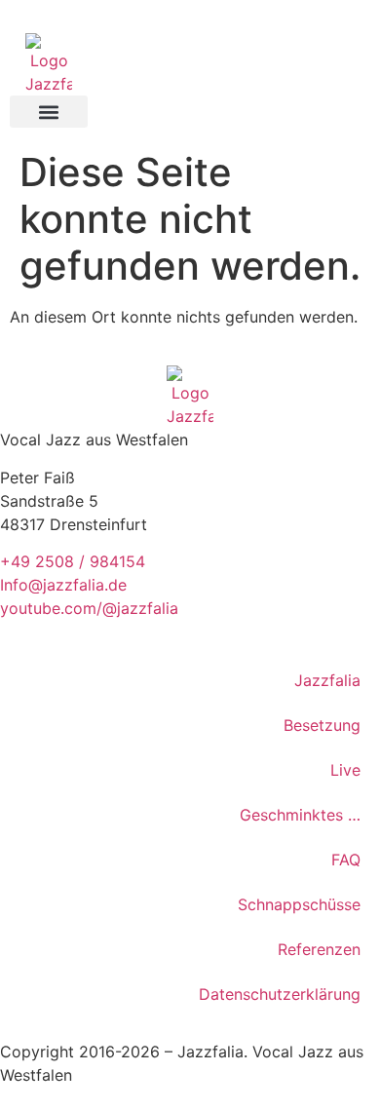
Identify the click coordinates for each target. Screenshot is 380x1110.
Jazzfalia (327, 680)
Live (345, 770)
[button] (49, 112)
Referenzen (319, 949)
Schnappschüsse (299, 904)
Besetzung (322, 725)
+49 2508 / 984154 (72, 561)
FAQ (346, 859)
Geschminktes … (300, 814)
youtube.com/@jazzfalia (89, 608)
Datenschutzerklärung (280, 994)
